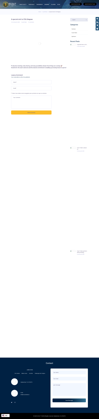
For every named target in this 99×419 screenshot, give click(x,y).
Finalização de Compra (40, 373)
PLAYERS (53, 4)
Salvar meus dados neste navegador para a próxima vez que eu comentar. (29, 93)
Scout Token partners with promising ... (82, 251)
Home (39, 11)
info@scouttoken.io (25, 394)
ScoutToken (44, 11)
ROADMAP (47, 4)
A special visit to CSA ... (82, 44)
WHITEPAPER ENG (75, 4)
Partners (74, 29)
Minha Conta (24, 373)
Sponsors (74, 36)
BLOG (58, 4)
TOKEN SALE (31, 4)
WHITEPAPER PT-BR (90, 4)
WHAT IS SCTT (23, 4)
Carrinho (31, 373)
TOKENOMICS (39, 4)
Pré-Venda (17, 373)
